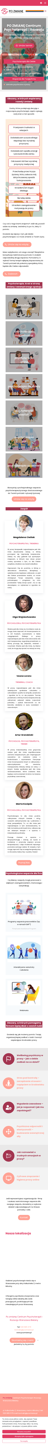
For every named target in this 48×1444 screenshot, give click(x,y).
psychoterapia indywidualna (24, 333)
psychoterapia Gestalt (24, 412)
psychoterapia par (24, 439)
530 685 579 (25, 1327)
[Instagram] (45, 3)
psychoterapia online (24, 360)
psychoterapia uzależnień (24, 465)
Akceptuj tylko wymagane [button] (24, 1436)
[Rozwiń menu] (45, 11)
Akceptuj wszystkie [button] (24, 1432)
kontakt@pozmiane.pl (24, 1330)
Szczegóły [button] (24, 1441)
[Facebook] (41, 3)
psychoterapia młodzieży (24, 386)
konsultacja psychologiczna (24, 307)
